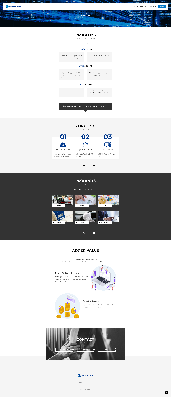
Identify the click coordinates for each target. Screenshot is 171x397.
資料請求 (162, 6)
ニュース (147, 6)
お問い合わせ (153, 6)
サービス (136, 6)
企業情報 (141, 6)
